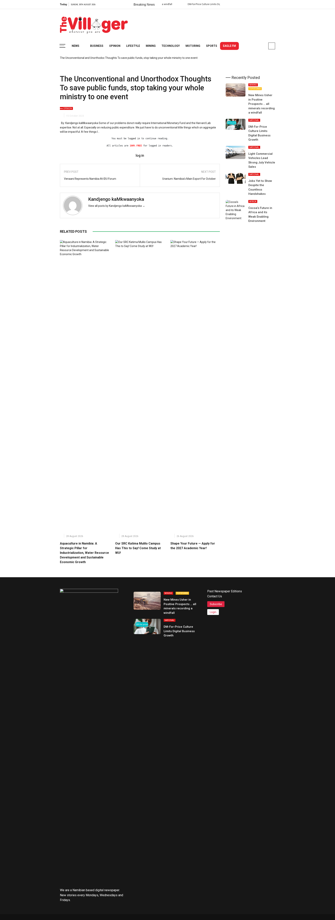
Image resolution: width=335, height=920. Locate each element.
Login (213, 612)
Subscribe (216, 604)
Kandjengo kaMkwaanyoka (116, 199)
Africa (252, 201)
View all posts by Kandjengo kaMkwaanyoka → (116, 205)
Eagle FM (229, 45)
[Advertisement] (204, 23)
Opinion (114, 45)
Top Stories (255, 89)
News (75, 45)
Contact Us (214, 596)
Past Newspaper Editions (224, 591)
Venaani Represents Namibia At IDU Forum (90, 178)
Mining (151, 45)
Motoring (193, 45)
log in (140, 155)
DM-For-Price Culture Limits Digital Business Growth (198, 4)
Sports (211, 45)
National (254, 120)
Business (96, 45)
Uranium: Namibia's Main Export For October (189, 178)
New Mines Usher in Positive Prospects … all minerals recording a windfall (261, 103)
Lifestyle (133, 45)
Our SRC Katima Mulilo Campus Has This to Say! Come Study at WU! (138, 548)
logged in (134, 138)
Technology (170, 45)
